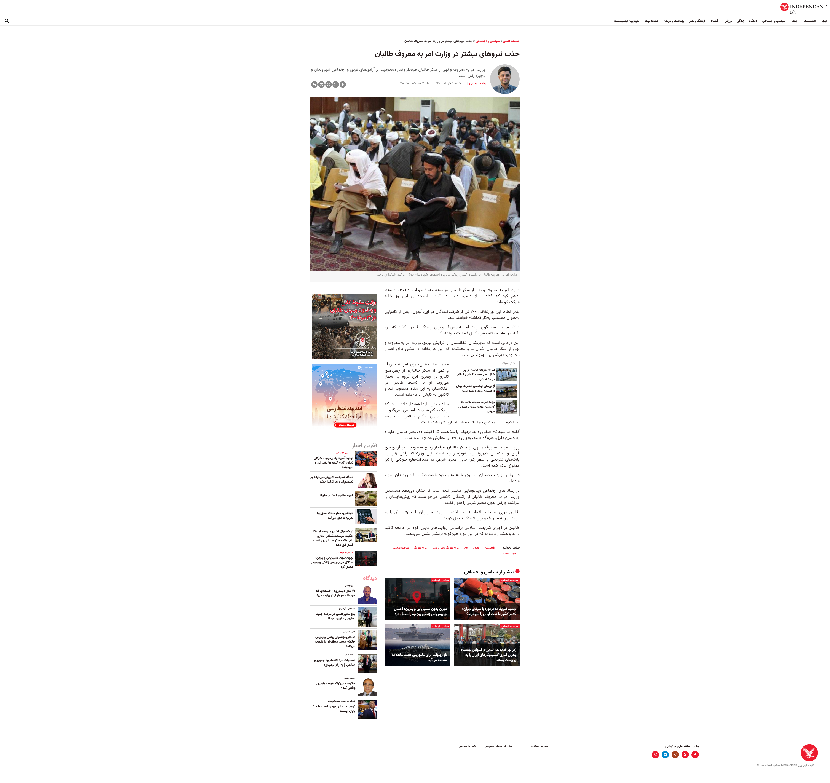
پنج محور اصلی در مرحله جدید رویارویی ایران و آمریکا (335, 616)
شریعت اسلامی (401, 548)
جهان (794, 21)
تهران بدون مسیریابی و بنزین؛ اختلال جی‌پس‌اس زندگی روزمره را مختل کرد (420, 611)
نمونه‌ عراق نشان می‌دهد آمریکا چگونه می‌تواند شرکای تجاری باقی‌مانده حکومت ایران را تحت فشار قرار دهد (333, 538)
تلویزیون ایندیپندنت (626, 21)
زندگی (740, 21)
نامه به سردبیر (467, 745)
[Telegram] (665, 754)
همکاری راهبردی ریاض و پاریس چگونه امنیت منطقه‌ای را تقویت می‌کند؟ (335, 642)
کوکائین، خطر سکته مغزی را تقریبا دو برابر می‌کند (335, 515)
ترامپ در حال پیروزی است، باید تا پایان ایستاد (334, 709)
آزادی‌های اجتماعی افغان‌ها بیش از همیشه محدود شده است (475, 388)
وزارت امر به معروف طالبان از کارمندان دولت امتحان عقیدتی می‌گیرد (476, 407)
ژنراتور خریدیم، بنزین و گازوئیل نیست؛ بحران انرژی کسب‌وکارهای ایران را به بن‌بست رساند (488, 655)
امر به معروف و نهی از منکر (446, 548)
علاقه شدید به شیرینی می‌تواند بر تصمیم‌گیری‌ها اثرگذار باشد (332, 479)
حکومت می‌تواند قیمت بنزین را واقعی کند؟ (335, 686)
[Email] (321, 84)
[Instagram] (675, 754)
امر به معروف (420, 548)
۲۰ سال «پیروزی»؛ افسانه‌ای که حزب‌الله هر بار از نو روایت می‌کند (334, 593)
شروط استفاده (539, 745)
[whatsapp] (655, 754)
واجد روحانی (477, 83)
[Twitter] (328, 84)
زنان (466, 548)
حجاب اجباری (509, 554)
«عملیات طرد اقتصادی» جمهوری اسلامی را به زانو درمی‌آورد (334, 662)
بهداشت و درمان (674, 21)
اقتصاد (715, 21)
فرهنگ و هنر (697, 21)
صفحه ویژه (651, 21)
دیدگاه (753, 21)
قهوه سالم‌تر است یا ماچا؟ (336, 495)
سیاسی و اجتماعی (773, 21)
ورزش (728, 21)
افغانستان (809, 21)
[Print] (314, 84)
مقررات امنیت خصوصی (498, 745)
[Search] (7, 21)
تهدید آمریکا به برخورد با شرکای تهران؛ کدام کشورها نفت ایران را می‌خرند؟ (489, 611)
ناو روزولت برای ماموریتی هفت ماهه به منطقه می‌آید (419, 657)
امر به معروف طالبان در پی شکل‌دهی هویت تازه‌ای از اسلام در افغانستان (476, 375)
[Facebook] (343, 84)
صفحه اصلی (511, 41)
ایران (824, 21)
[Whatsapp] (335, 84)
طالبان (476, 548)
